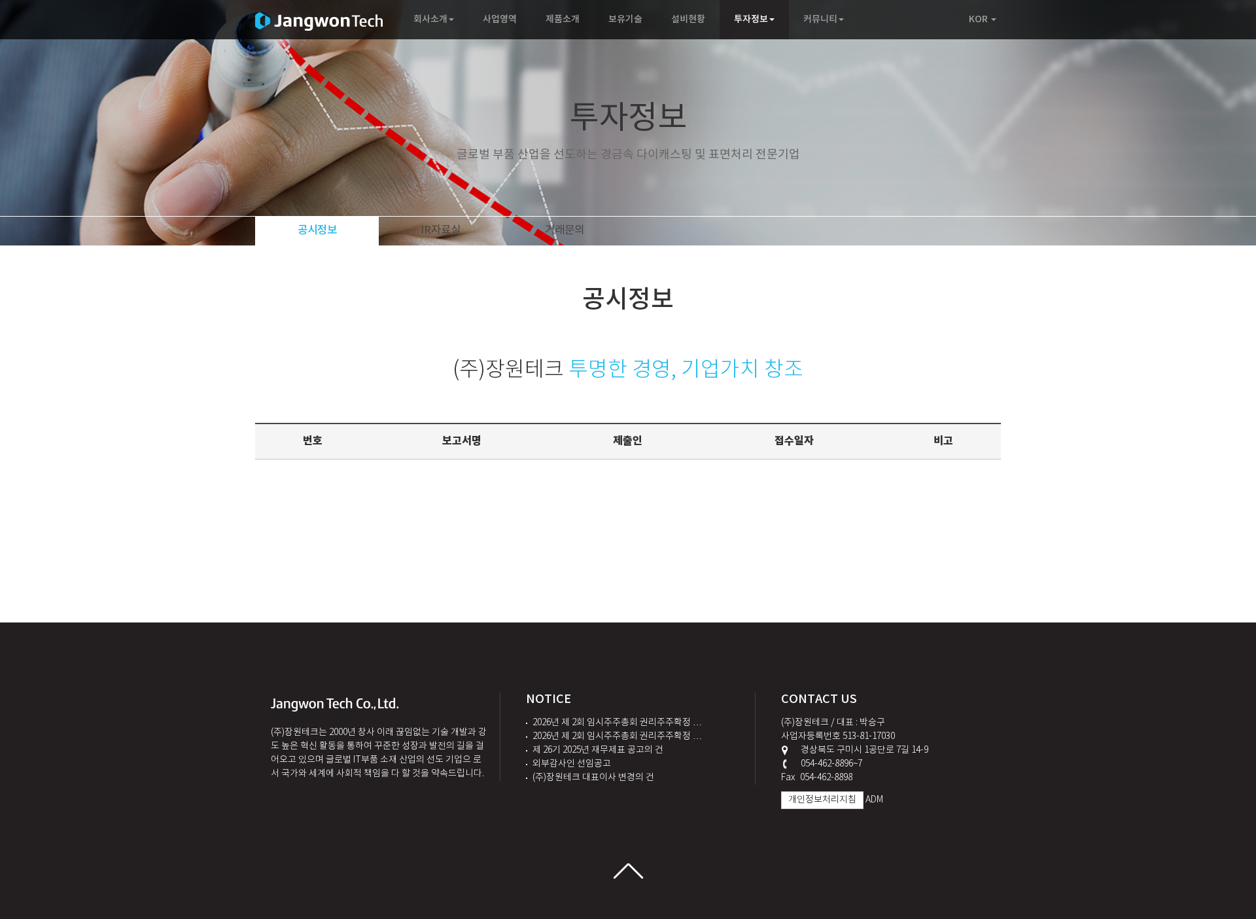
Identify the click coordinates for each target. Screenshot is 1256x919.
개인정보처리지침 (822, 800)
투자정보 (751, 19)
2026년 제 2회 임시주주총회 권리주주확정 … (617, 722)
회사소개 (430, 19)
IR (441, 230)
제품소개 (563, 19)
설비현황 (688, 19)
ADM (874, 800)
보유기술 (625, 19)
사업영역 (500, 19)
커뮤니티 (820, 19)
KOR (979, 19)
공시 (317, 230)
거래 (564, 230)
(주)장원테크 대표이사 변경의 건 (593, 777)
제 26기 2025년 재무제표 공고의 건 (597, 750)
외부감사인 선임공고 (571, 764)
